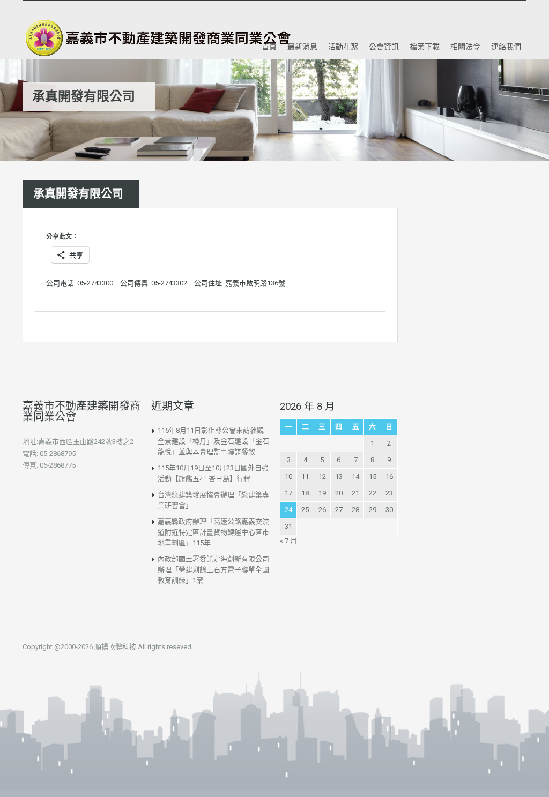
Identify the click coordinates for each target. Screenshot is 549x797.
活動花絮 (343, 46)
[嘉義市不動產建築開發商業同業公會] (157, 38)
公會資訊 (384, 46)
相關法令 (465, 46)
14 (355, 476)
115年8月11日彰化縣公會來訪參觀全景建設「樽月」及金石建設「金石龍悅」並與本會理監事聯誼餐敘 (213, 441)
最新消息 (302, 46)
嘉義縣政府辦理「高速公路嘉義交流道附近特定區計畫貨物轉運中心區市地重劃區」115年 (213, 532)
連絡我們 (506, 46)
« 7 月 (288, 541)
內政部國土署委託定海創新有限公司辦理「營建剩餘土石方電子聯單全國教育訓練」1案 (213, 569)
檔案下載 (425, 46)
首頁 (269, 46)
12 (322, 476)
